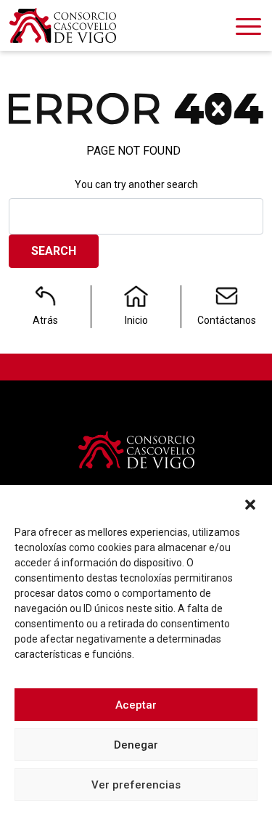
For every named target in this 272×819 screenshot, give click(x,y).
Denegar (136, 744)
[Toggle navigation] (248, 29)
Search (53, 251)
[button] (250, 503)
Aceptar (136, 705)
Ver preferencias (136, 784)
